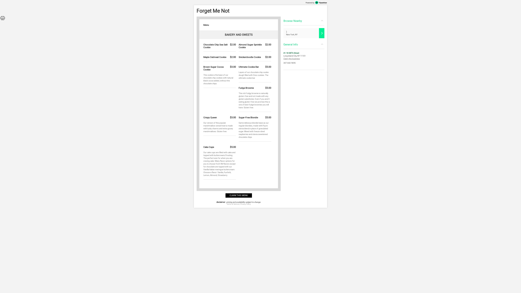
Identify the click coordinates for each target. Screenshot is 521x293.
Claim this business (291, 59)
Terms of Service (233, 204)
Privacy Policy (245, 204)
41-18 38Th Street (291, 53)
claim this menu (239, 195)
